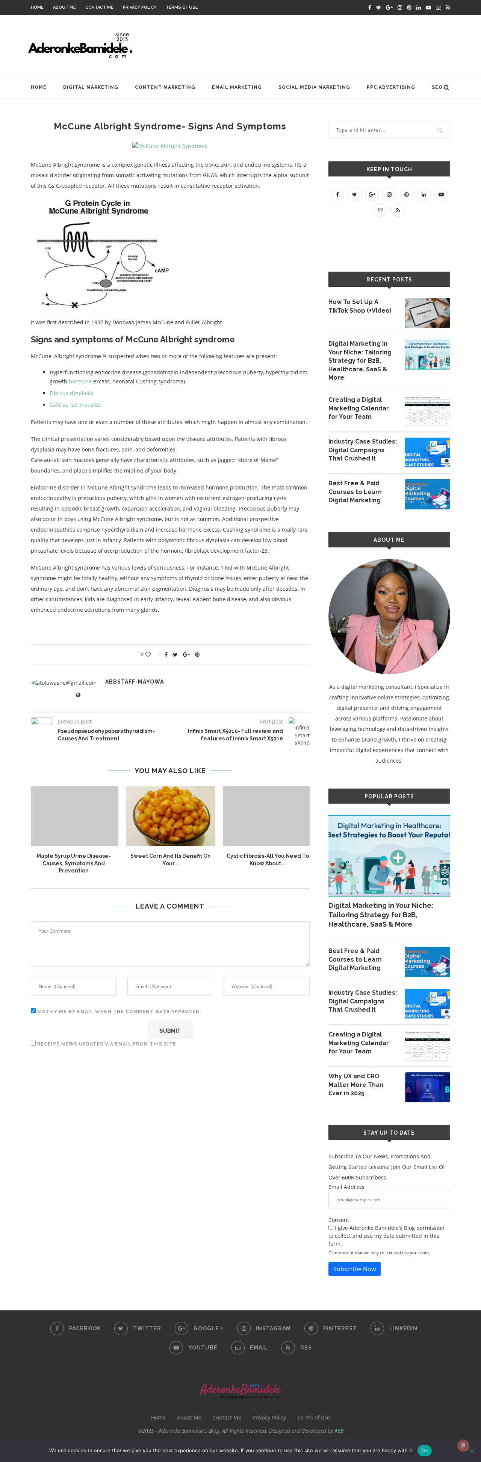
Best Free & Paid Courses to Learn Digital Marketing (355, 492)
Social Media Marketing (314, 87)
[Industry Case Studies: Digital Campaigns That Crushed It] (427, 453)
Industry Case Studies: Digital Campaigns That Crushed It (362, 450)
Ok (424, 1450)
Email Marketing (237, 87)
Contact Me (99, 7)
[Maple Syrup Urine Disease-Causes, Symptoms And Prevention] (73, 816)
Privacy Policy (139, 7)
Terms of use (182, 7)
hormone (80, 381)
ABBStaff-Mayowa (134, 682)
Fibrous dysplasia (72, 393)
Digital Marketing (90, 87)
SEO (437, 87)
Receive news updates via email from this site (106, 1044)
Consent (338, 1219)
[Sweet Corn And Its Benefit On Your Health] (170, 816)
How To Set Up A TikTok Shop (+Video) (360, 306)
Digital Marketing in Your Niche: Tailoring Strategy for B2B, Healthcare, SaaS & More (360, 360)
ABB (338, 1430)
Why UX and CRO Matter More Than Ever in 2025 (355, 1085)
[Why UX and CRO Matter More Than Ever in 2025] (427, 1087)
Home (37, 7)
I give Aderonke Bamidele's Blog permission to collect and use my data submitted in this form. (386, 1235)
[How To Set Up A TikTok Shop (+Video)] (427, 313)
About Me (64, 7)
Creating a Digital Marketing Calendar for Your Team (358, 408)
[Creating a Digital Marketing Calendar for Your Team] (427, 411)
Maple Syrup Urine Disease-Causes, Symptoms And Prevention (73, 863)
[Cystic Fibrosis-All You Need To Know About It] (267, 816)
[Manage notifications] (463, 1445)
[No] (471, 1450)
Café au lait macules (75, 404)
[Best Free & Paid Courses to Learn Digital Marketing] (427, 494)
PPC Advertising (391, 87)
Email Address (346, 1186)
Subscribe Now (354, 1269)
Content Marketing (165, 87)
